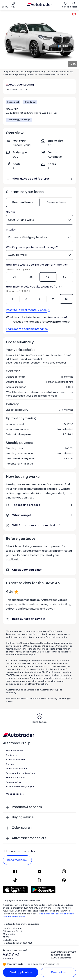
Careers (10, 764)
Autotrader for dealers (29, 838)
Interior (11, 229)
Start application (21, 972)
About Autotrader (15, 760)
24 (14, 276)
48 (48, 276)
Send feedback (17, 860)
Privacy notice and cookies (20, 773)
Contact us (58, 972)
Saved (65, 7)
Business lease (56, 202)
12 (66, 298)
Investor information (17, 769)
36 (31, 276)
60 (64, 276)
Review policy (13, 782)
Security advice (14, 751)
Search (74, 7)
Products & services (27, 807)
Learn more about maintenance (27, 329)
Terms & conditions (16, 778)
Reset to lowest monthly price (26, 310)
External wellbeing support (20, 786)
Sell (13, 7)
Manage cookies (15, 794)
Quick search (22, 828)
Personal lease (22, 202)
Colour (10, 212)
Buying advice (22, 817)
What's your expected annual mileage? (32, 247)
